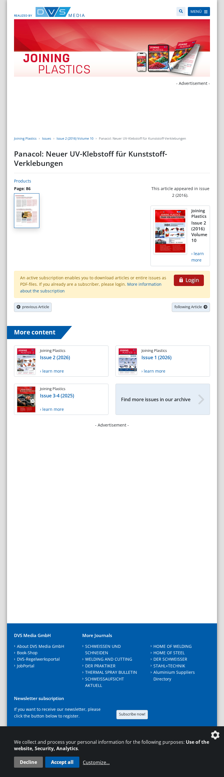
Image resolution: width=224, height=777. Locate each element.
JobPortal (25, 666)
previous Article (34, 306)
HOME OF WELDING (172, 646)
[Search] (181, 11)
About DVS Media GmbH (40, 646)
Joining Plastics (25, 138)
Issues (46, 138)
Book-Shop (27, 652)
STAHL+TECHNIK (169, 666)
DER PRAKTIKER (100, 666)
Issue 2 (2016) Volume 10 (75, 138)
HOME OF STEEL (169, 652)
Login (191, 279)
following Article (189, 306)
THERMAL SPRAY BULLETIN (111, 672)
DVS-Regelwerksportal (38, 659)
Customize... (96, 762)
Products (22, 181)
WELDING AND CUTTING (108, 659)
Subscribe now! (132, 714)
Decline (28, 762)
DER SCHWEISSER (170, 659)
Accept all (62, 762)
